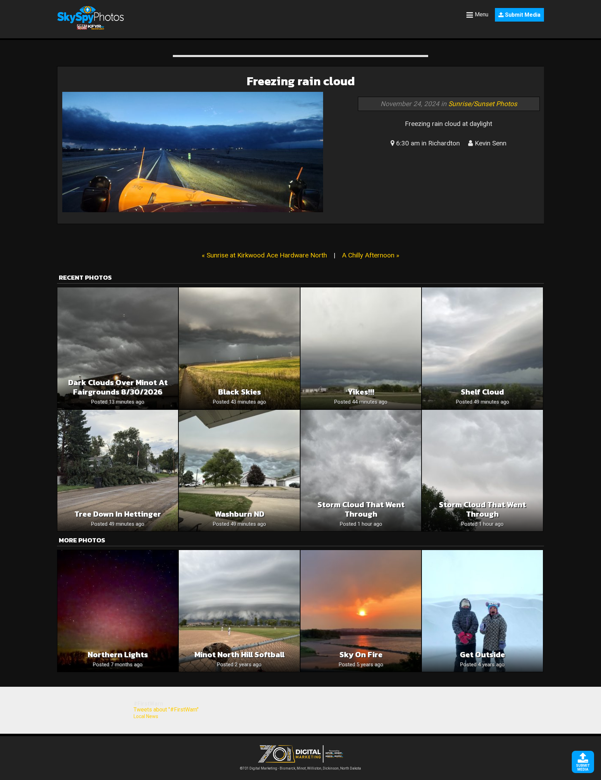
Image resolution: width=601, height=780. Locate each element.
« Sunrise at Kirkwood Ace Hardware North (264, 255)
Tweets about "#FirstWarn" (166, 709)
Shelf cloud (482, 392)
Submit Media (522, 14)
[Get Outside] (482, 611)
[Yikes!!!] (361, 348)
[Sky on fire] (361, 611)
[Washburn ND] (239, 470)
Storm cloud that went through (361, 509)
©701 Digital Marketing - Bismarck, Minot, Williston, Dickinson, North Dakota (300, 768)
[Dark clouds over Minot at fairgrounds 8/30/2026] (117, 348)
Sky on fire (361, 654)
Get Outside (482, 654)
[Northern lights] (117, 611)
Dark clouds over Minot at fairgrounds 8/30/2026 (118, 387)
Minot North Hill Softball (239, 654)
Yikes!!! (360, 392)
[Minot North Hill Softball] (239, 611)
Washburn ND (239, 514)
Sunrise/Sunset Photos (482, 104)
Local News (146, 716)
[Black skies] (239, 348)
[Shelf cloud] (482, 348)
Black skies (239, 392)
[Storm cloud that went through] (361, 470)
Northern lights (118, 654)
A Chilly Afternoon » (370, 255)
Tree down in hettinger (117, 514)
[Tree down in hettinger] (117, 470)
